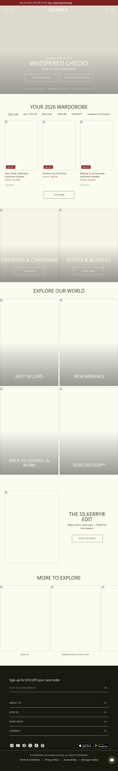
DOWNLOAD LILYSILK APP (75, 654)
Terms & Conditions (30, 759)
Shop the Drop (87, 538)
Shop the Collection (76, 77)
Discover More (41, 77)
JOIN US (25, 654)
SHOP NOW (29, 271)
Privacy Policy (52, 759)
